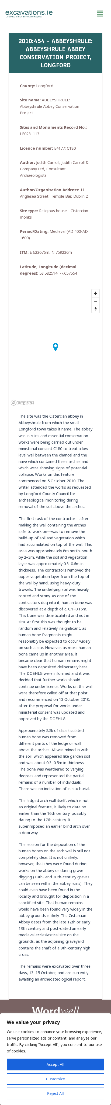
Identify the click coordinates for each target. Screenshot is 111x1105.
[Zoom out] (95, 301)
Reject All (55, 1093)
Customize (55, 1078)
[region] (55, 1059)
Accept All (55, 1064)
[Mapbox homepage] (22, 403)
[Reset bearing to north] (95, 309)
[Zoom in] (95, 293)
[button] (82, 13)
